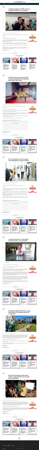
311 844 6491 (12, 445)
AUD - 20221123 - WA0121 (8, 211)
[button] (29, 38)
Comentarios (15, 53)
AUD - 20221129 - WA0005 (8, 131)
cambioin (4, 131)
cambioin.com (8, 50)
